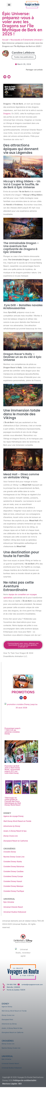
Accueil (5, 40)
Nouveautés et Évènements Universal (26, 40)
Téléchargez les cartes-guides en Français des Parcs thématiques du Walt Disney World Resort (13, 801)
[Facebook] (21, 697)
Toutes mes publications (23, 57)
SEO (20, 1083)
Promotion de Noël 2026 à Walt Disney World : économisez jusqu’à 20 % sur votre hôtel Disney (12, 769)
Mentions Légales (9, 1083)
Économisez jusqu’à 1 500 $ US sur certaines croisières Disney (12, 731)
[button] (9, 5)
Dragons (6, 113)
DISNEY (5, 1003)
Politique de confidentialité (24, 1080)
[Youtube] (25, 697)
